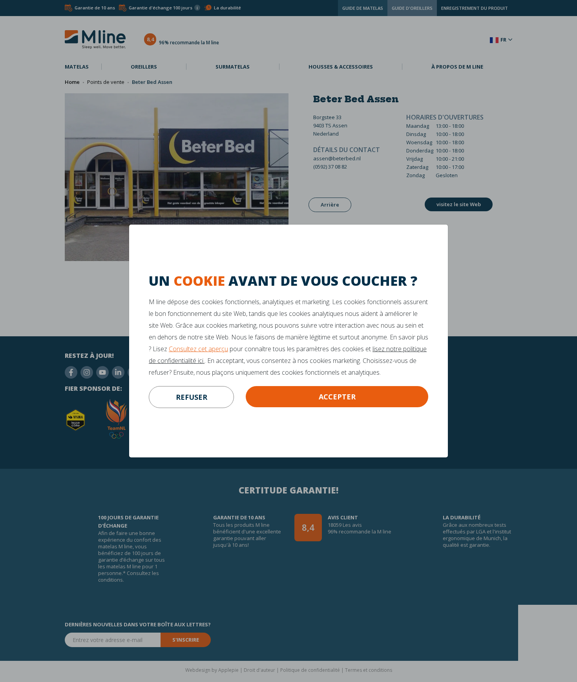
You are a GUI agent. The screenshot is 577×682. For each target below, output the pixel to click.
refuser (191, 397)
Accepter (337, 396)
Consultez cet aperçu (198, 349)
